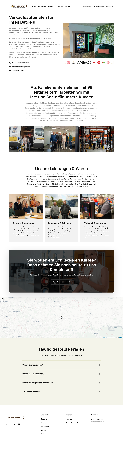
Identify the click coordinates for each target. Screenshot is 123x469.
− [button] (2, 301)
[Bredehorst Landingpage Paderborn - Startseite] (19, 6)
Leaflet (103, 337)
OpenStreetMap (109, 337)
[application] (61, 317)
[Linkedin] (19, 424)
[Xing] (15, 424)
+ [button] (2, 298)
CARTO (120, 337)
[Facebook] (6, 424)
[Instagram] (11, 424)
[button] (61, 317)
